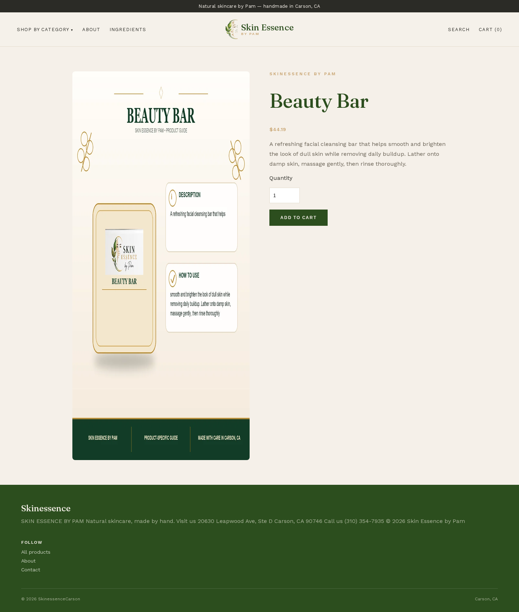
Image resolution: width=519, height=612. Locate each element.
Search (459, 29)
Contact (30, 569)
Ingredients (127, 29)
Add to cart (298, 217)
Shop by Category (43, 29)
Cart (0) (490, 29)
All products (35, 552)
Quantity (280, 178)
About (91, 29)
